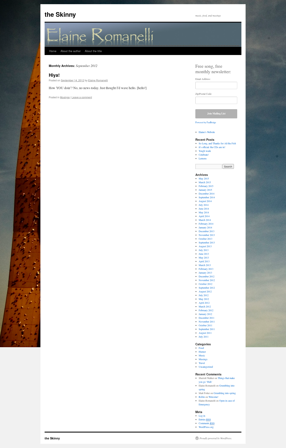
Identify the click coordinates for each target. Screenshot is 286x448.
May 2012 (204, 299)
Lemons (203, 158)
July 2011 (204, 336)
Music (202, 355)
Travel (202, 363)
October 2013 (205, 238)
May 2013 (204, 257)
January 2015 (205, 189)
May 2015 (204, 178)
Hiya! (54, 75)
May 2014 (204, 212)
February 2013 (206, 268)
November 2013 (207, 235)
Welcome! (213, 396)
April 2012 (204, 302)
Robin (202, 396)
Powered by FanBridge (205, 122)
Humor (202, 351)
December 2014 (206, 193)
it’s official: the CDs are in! (212, 147)
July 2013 (204, 250)
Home (52, 51)
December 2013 (206, 231)
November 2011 (207, 321)
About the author (71, 51)
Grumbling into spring (225, 393)
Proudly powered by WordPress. (216, 438)
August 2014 (205, 201)
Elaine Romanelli (98, 80)
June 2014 (204, 208)
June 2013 (204, 253)
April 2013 (204, 261)
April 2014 (204, 216)
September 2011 (207, 329)
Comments (207, 423)
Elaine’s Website (207, 132)
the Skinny (60, 14)
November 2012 (207, 280)
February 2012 (206, 310)
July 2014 (204, 204)
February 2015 (206, 186)
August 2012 (205, 291)
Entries (205, 419)
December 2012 (206, 276)
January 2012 (205, 314)
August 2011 (205, 332)
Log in (202, 415)
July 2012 (204, 295)
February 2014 (206, 223)
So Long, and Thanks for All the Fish (217, 143)
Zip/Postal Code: (203, 93)
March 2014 (205, 219)
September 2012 (207, 287)
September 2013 (207, 242)
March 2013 (205, 265)
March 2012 (205, 306)
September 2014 (207, 197)
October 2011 (205, 325)
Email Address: (203, 79)
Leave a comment (82, 97)
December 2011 (206, 317)
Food (201, 347)
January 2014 (205, 227)
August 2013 (205, 246)
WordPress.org (206, 427)
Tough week (205, 150)
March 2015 (205, 182)
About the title (93, 51)
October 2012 (205, 283)
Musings (65, 97)
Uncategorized (206, 366)
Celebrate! (204, 154)
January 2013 (205, 272)
